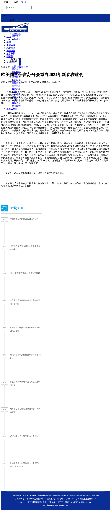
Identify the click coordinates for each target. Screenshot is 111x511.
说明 (23, 2)
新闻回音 (16, 106)
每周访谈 (16, 103)
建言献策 (10, 54)
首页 (8, 15)
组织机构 (16, 33)
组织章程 (16, 36)
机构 (8, 42)
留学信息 (16, 86)
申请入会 (10, 45)
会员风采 (16, 89)
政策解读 (16, 80)
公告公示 (10, 51)
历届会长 (16, 39)
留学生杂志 (11, 108)
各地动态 (23, 67)
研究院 (9, 56)
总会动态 (10, 48)
